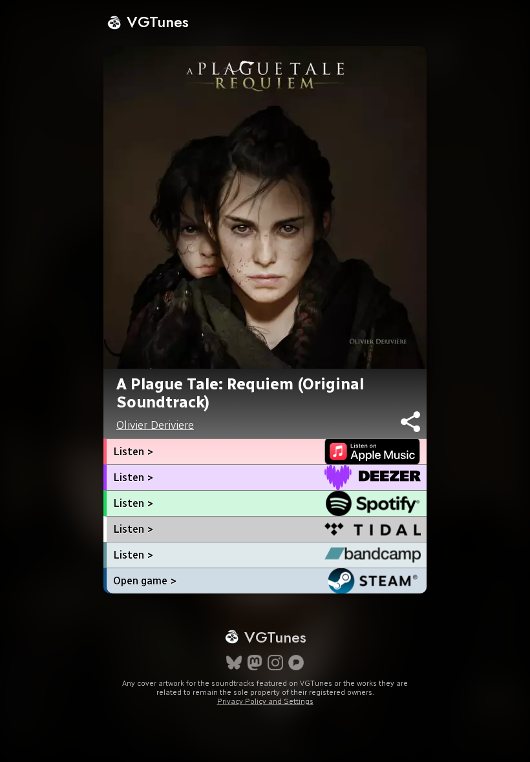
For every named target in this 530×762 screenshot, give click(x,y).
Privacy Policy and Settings (265, 701)
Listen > (133, 452)
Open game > (144, 581)
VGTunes (155, 21)
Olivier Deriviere (155, 425)
